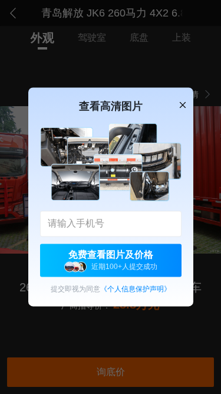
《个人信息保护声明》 (135, 289)
